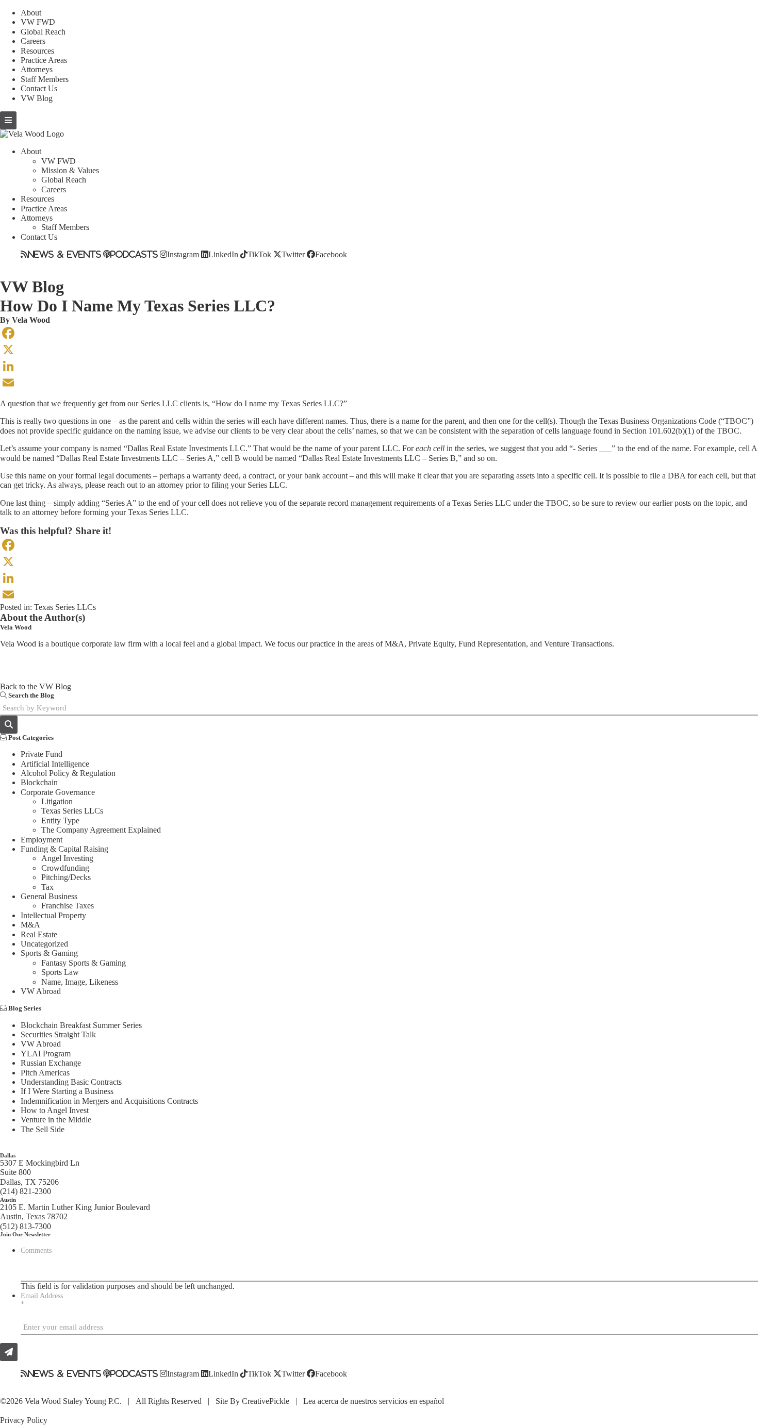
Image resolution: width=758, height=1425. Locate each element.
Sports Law (60, 972)
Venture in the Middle (56, 1119)
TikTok (259, 254)
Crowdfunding (65, 868)
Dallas (7, 1155)
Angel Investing (67, 858)
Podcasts (134, 254)
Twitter (293, 254)
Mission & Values (70, 170)
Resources (37, 50)
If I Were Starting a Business (67, 1091)
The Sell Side (42, 1129)
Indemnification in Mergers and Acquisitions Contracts (109, 1101)
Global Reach (43, 31)
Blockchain (39, 782)
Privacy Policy (23, 1420)
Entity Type (60, 820)
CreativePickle (265, 1401)
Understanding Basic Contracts (71, 1082)
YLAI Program (46, 1053)
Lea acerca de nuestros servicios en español (373, 1401)
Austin (8, 1200)
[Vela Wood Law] (32, 133)
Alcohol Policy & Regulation (68, 773)
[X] (379, 349)
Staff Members (45, 79)
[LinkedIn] (379, 366)
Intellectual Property (53, 915)
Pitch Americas (45, 1072)
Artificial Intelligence (55, 763)
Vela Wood (31, 320)
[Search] (9, 725)
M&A (30, 924)
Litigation (57, 801)
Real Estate (39, 934)
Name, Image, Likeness (79, 981)
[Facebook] (379, 333)
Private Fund (41, 754)
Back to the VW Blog (35, 686)
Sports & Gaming (49, 953)
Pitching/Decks (66, 877)
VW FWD (38, 22)
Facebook (331, 254)
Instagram (183, 254)
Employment (41, 839)
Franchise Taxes (67, 905)
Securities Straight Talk (58, 1034)
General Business (49, 896)
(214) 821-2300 (25, 1191)
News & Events (64, 254)
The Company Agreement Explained (101, 829)
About (31, 12)
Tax (47, 887)
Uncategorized (44, 943)
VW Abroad (41, 991)
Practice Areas (44, 60)
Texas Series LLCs (65, 607)
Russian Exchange (51, 1062)
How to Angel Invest (55, 1110)
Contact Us (39, 88)
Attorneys (37, 69)
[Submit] (9, 1352)
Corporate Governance (58, 792)
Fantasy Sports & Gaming (83, 962)
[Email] (379, 382)
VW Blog (37, 98)
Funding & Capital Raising (64, 848)
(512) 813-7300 (25, 1226)
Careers (33, 41)
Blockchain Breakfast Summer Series (81, 1025)
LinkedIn (223, 254)
